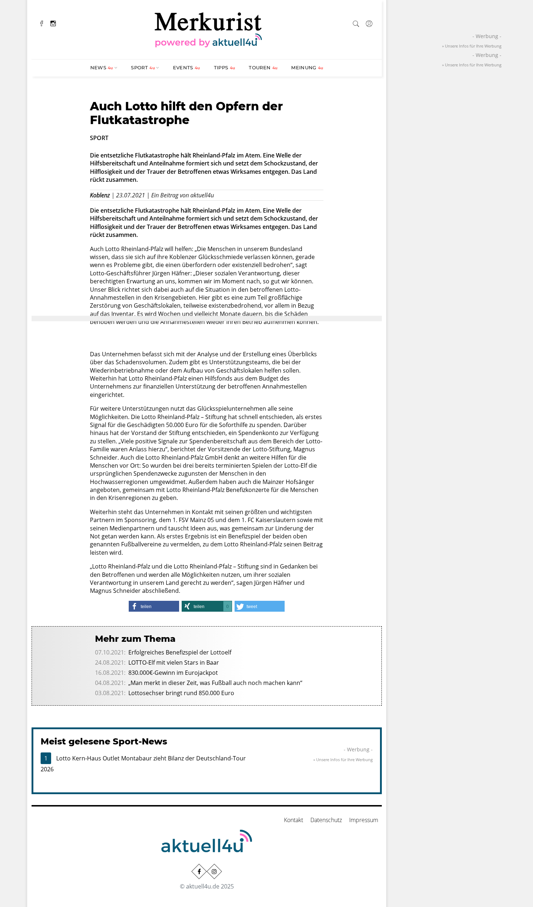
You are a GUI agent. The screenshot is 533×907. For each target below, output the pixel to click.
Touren (263, 67)
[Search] (356, 22)
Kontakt (293, 820)
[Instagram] (53, 23)
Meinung (307, 67)
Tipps (224, 67)
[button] (154, 606)
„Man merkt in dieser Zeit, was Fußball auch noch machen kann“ (215, 683)
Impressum (363, 820)
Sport (143, 67)
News (101, 67)
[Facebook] (41, 23)
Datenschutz (326, 820)
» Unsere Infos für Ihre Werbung (343, 759)
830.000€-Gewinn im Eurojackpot (173, 673)
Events (186, 67)
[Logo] (208, 29)
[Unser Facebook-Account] (199, 871)
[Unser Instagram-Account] (214, 871)
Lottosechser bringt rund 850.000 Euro (181, 693)
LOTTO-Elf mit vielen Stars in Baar (173, 662)
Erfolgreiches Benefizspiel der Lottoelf (179, 652)
